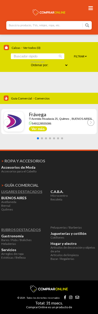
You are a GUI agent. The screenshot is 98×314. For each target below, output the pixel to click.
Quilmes (7, 209)
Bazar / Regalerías (62, 259)
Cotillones (57, 237)
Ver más (38, 129)
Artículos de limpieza (65, 255)
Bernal (5, 205)
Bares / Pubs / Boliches (16, 240)
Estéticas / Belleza (13, 257)
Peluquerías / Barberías (66, 227)
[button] (38, 138)
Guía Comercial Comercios (30, 98)
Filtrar (79, 56)
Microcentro (59, 195)
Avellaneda (8, 202)
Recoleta (56, 199)
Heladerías (8, 244)
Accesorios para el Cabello (18, 171)
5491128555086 (41, 123)
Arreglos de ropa (12, 254)
